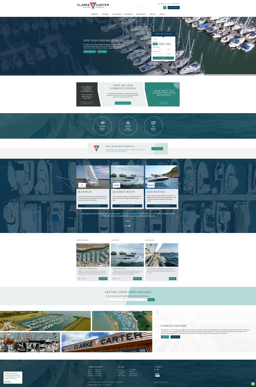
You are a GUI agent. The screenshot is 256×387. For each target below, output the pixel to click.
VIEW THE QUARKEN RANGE (127, 205)
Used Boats (94, 14)
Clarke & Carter (93, 6)
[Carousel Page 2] (127, 225)
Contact (162, 14)
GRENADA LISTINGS (87, 103)
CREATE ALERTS (164, 103)
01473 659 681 (174, 7)
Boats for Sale (133, 375)
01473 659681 (98, 369)
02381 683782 (98, 373)
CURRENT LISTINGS (90, 51)
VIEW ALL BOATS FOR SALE (123, 103)
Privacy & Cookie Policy (117, 382)
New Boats (105, 14)
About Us (152, 14)
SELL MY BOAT (102, 51)
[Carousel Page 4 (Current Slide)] (130, 225)
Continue (8, 381)
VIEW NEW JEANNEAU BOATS (92, 205)
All (155, 44)
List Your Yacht (157, 148)
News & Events (141, 14)
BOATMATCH (177, 3)
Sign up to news (167, 3)
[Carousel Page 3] (128, 225)
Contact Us (175, 336)
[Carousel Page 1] (126, 225)
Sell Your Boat (117, 14)
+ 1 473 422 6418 (97, 375)
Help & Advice (128, 14)
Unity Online (164, 382)
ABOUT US (165, 336)
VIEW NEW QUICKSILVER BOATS (162, 205)
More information (13, 378)
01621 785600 (98, 371)
